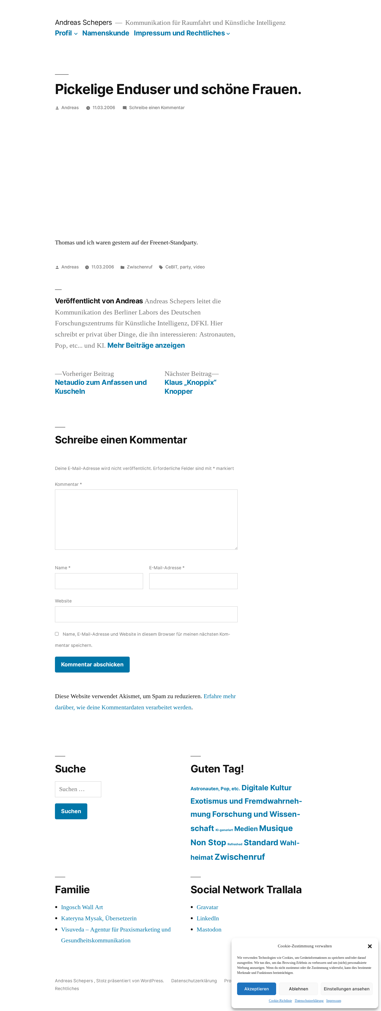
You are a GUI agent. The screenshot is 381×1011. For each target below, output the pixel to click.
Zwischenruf (140, 267)
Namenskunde (105, 33)
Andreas (70, 107)
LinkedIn (208, 918)
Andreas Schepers (84, 22)
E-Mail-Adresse (167, 567)
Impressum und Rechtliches (179, 33)
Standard (261, 842)
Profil (63, 33)
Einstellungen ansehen (347, 988)
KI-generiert (224, 830)
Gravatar (207, 907)
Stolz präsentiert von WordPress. (130, 980)
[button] (370, 946)
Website (63, 601)
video (199, 267)
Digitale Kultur (267, 787)
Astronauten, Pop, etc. (215, 788)
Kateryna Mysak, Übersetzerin (99, 918)
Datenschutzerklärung (309, 1001)
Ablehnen (298, 988)
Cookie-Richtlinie (280, 1001)
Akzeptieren (256, 988)
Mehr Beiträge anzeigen (146, 345)
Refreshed (235, 844)
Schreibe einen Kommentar (157, 107)
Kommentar (68, 484)
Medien (246, 829)
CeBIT (171, 267)
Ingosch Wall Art (82, 907)
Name (63, 567)
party (185, 267)
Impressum (333, 1001)
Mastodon (209, 929)
